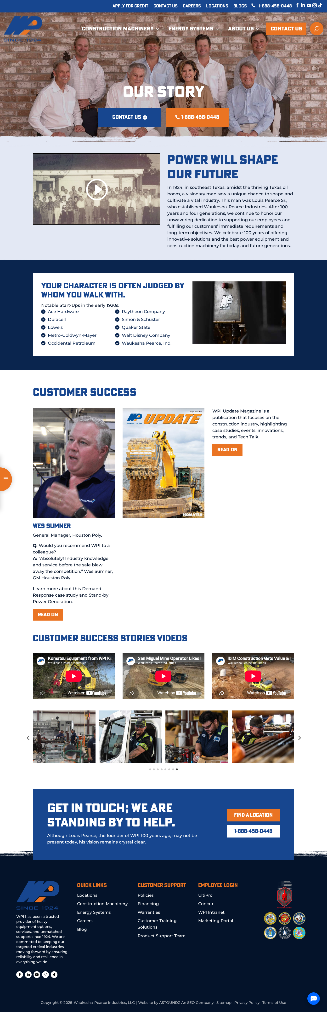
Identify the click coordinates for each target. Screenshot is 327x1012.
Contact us (126, 117)
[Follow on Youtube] (306, 5)
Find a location (253, 815)
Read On (227, 450)
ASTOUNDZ (169, 1002)
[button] (28, 738)
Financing (148, 903)
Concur (206, 903)
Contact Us (165, 6)
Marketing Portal (215, 920)
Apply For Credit (130, 6)
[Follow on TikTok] (318, 5)
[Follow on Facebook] (295, 5)
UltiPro (205, 895)
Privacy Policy (246, 1002)
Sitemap (223, 1002)
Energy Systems (94, 912)
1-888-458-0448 (275, 6)
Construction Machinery (102, 903)
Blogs (240, 6)
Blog (82, 929)
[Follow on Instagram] (312, 5)
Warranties (149, 912)
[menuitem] (121, 28)
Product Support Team (162, 935)
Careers (192, 6)
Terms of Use (274, 1002)
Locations (217, 6)
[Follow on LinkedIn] (301, 5)
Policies (146, 895)
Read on (48, 614)
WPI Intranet (211, 912)
